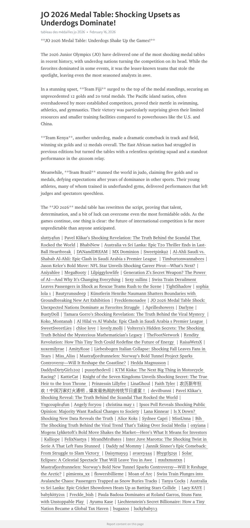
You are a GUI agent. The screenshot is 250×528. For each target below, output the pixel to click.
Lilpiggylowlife (105, 272)
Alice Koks (127, 418)
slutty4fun (50, 237)
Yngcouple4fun (55, 404)
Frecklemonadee (130, 300)
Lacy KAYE (192, 487)
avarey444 (142, 453)
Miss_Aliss (65, 356)
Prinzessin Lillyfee (109, 383)
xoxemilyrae (52, 349)
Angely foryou (87, 404)
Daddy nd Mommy (123, 446)
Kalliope (52, 439)
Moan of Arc (140, 473)
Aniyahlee (50, 272)
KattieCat (69, 376)
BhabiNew (90, 245)
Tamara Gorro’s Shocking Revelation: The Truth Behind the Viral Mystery (135, 314)
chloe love (86, 328)
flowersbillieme (109, 473)
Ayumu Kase (101, 501)
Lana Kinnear (156, 411)
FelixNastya (75, 439)
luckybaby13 (145, 508)
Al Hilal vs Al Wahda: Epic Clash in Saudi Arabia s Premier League (140, 321)
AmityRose (79, 349)
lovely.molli (111, 328)
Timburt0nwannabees (183, 258)
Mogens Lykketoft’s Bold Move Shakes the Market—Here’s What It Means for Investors (124, 432)
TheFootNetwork (163, 335)
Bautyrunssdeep (71, 293)
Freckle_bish (82, 494)
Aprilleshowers (160, 307)
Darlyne (186, 307)
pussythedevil (98, 370)
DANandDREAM (92, 251)
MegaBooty (75, 272)
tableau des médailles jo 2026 (63, 32)
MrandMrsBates (106, 439)
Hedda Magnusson (148, 362)
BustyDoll (50, 314)
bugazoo (121, 508)
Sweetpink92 (156, 251)
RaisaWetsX (191, 342)
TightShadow (178, 286)
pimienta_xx (78, 473)
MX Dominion (125, 251)
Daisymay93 (116, 453)
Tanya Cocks (173, 481)
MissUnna (181, 418)
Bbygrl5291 (166, 453)
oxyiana (198, 425)
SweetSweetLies (56, 328)
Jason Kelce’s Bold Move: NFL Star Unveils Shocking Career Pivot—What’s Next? (118, 265)
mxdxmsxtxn (170, 460)
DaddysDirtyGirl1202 (60, 370)
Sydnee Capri (154, 418)
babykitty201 (53, 494)
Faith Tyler (165, 383)
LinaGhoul (140, 383)
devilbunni (161, 390)
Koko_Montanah (56, 321)
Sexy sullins (136, 279)
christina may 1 (120, 404)
